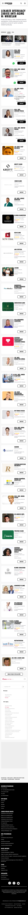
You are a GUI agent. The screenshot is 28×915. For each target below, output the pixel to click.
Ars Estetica (18, 249)
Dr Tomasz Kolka (19, 411)
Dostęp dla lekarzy (4, 875)
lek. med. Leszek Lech (18, 658)
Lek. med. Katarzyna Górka (19, 358)
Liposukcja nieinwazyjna (9, 721)
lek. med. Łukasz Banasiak (19, 199)
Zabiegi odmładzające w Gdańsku (7, 852)
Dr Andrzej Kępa (19, 514)
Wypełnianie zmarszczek (9, 737)
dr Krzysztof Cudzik (4, 791)
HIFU (2, 835)
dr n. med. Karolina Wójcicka (17, 51)
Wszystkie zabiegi (8, 705)
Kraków (2, 802)
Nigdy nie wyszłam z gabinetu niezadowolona (9, 854)
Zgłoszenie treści (4, 870)
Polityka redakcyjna (9, 907)
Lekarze (9, 32)
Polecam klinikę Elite (5, 858)
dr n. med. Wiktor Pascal (19, 128)
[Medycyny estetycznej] (8, 4)
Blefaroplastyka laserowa (10, 708)
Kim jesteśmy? (4, 866)
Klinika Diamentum (20, 215)
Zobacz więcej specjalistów (14, 674)
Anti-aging (7, 707)
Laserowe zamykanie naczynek (11, 717)
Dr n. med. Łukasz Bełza (19, 70)
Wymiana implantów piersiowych (7, 843)
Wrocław (6, 697)
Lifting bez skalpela (8, 718)
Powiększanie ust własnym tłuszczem (12, 731)
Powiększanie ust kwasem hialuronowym (12, 730)
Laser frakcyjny (8, 715)
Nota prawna (19, 905)
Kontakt (21, 63)
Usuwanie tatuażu (8, 734)
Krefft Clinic (18, 164)
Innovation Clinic (19, 303)
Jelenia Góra (7, 696)
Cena (13, 32)
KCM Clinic (17, 233)
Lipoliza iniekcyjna (8, 720)
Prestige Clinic (19, 531)
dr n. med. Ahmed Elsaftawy (19, 375)
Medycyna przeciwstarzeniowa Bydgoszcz (9, 828)
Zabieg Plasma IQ (4, 850)
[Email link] (18, 883)
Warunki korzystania (18, 907)
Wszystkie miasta (8, 694)
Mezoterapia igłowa (8, 723)
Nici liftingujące (8, 724)
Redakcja (3, 868)
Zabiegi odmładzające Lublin (6, 830)
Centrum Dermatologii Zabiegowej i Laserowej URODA (19, 340)
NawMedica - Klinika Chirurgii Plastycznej (19, 286)
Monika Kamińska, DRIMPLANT (19, 479)
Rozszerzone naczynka (5, 841)
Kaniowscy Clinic (19, 586)
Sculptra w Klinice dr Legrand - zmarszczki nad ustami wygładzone (13, 856)
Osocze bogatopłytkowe (9, 725)
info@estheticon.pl (22, 900)
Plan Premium (3, 877)
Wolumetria (7, 735)
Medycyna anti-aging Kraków (6, 815)
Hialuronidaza (7, 710)
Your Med (3, 793)
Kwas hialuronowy (8, 714)
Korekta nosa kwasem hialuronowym (12, 712)
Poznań (2, 808)
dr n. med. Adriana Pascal (19, 110)
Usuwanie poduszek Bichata (6, 845)
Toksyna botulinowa (9, 733)
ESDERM (16, 447)
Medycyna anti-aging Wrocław (7, 817)
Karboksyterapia (8, 711)
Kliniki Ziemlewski (19, 568)
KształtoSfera (18, 641)
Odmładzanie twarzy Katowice (7, 819)
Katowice (3, 806)
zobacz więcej (21, 167)
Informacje (3, 32)
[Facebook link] (14, 883)
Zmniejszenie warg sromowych (7, 837)
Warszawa (3, 800)
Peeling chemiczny (8, 727)
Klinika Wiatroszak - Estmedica (18, 622)
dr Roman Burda (4, 787)
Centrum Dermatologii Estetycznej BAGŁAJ (18, 550)
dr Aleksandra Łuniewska (19, 320)
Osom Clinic (18, 181)
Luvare (16, 268)
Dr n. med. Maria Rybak (19, 497)
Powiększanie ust (8, 728)
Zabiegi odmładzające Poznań (7, 821)
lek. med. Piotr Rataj (18, 89)
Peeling (2, 839)
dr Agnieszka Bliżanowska (18, 603)
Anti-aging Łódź (4, 823)
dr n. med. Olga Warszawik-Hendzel (7, 789)
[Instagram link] (9, 883)
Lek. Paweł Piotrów (4, 795)
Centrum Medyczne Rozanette (20, 465)
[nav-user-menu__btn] (25, 3)
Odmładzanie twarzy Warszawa (7, 813)
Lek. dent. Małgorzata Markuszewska (18, 393)
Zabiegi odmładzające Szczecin (7, 824)
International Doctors (5, 879)
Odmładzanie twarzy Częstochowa (7, 826)
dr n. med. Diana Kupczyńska (19, 428)
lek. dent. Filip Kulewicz (18, 147)
